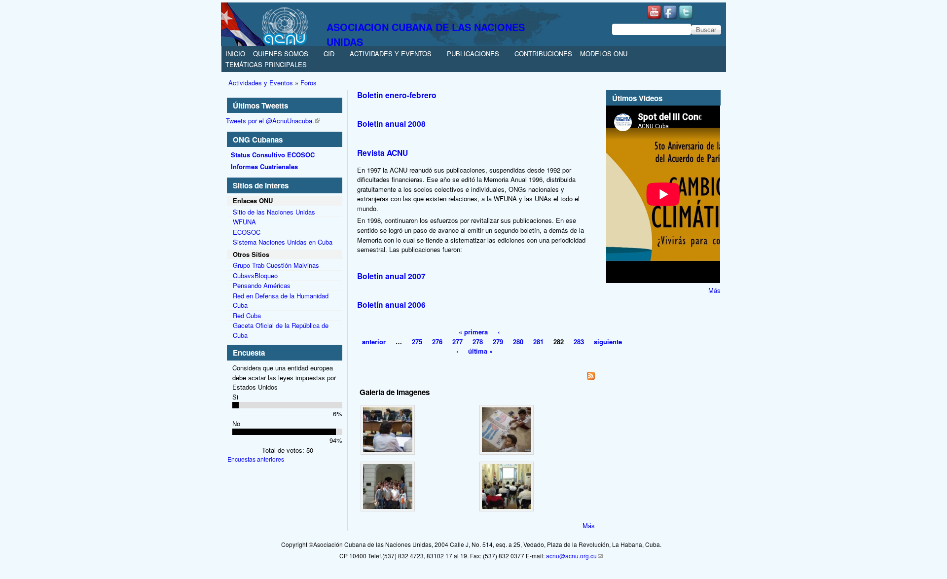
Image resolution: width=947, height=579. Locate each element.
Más (589, 525)
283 (579, 341)
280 (518, 341)
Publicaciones (473, 53)
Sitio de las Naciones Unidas (274, 212)
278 (478, 341)
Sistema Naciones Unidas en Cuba (282, 242)
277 (457, 341)
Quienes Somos (280, 53)
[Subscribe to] (477, 377)
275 (417, 341)
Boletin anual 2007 (391, 276)
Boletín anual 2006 (391, 304)
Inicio (235, 53)
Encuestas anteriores (255, 459)
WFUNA (244, 221)
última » (480, 351)
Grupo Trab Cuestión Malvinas (276, 265)
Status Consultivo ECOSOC (273, 154)
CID (329, 53)
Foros (308, 82)
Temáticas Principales (266, 64)
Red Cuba (247, 315)
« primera (473, 331)
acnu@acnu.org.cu (571, 555)
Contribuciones (543, 53)
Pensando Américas (262, 285)
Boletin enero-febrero (397, 95)
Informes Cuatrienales (264, 166)
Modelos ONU (603, 53)
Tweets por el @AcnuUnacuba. (270, 120)
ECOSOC (246, 232)
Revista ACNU (382, 152)
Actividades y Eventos (391, 53)
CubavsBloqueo (255, 275)
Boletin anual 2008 (391, 123)
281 (538, 341)
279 (498, 341)
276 (437, 341)
